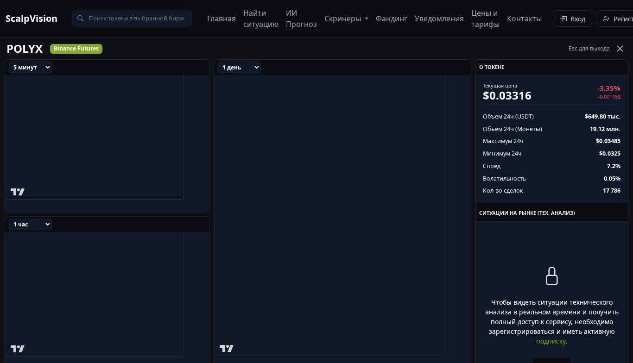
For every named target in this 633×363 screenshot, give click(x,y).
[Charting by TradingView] (18, 190)
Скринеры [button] (343, 18)
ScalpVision (31, 18)
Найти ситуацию (261, 18)
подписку (550, 341)
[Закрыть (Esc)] (620, 48)
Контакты (524, 18)
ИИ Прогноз (301, 18)
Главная (221, 18)
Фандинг (391, 18)
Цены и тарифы (485, 18)
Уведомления (439, 18)
